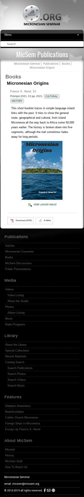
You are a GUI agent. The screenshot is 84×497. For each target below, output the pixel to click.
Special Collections (17, 350)
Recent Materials (15, 356)
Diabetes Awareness (18, 406)
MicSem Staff (13, 461)
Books (13, 77)
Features (13, 397)
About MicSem (18, 440)
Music (9, 318)
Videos (9, 289)
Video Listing (16, 295)
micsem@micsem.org (25, 483)
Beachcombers (14, 411)
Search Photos (17, 374)
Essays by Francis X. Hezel (22, 429)
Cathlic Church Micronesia (21, 417)
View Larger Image (45, 204)
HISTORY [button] (17, 100)
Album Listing (16, 312)
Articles (10, 245)
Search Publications (20, 368)
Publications (16, 237)
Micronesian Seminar (17, 477)
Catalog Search (14, 362)
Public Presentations (18, 269)
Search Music (16, 385)
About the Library (15, 344)
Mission (10, 449)
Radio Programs (15, 324)
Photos (9, 306)
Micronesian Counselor (19, 251)
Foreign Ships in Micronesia (22, 423)
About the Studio (18, 301)
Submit (81, 44)
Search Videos (17, 379)
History (9, 455)
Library (11, 336)
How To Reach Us (16, 467)
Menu (42, 34)
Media (10, 280)
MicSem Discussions (18, 263)
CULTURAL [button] (51, 96)
